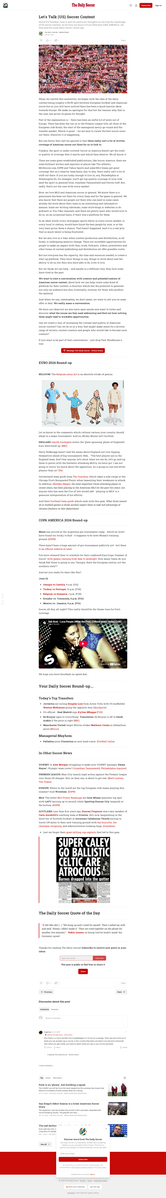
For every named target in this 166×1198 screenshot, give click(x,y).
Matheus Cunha (100, 725)
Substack (71, 1193)
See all (44, 1144)
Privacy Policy (101, 1167)
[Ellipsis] (126, 1032)
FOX (99, 712)
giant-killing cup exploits (81, 832)
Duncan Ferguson (92, 811)
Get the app (95, 1187)
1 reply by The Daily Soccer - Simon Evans (63, 1055)
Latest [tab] (47, 1078)
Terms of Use (94, 1165)
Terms (89, 1181)
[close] (106, 1129)
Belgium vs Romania (55, 593)
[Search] (130, 5)
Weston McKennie (54, 707)
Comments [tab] (44, 1009)
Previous (48, 992)
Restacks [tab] (54, 1009)
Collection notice (100, 1181)
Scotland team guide (62, 501)
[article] (83, 1090)
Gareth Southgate (62, 442)
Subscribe (145, 5)
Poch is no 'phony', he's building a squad (62, 1084)
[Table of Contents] (2, 599)
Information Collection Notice (82, 1167)
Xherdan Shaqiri (61, 483)
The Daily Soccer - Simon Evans (57, 32)
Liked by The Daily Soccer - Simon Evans (59, 1035)
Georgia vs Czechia (54, 584)
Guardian (109, 826)
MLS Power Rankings (69, 797)
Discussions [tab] (57, 1078)
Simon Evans (82, 1093)
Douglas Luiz (75, 703)
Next (119, 992)
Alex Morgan (60, 764)
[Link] (35, 363)
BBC (64, 445)
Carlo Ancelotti (47, 814)
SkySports (100, 707)
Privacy (83, 1181)
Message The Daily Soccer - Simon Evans (84, 350)
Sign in (158, 5)
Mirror (54, 728)
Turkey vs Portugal (54, 589)
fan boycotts (104, 822)
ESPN (72, 791)
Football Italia (106, 741)
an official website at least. (56, 548)
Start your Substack (76, 1187)
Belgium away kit (66, 374)
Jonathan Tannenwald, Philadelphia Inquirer (100, 768)
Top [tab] (41, 1078)
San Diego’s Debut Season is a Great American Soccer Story (69, 1105)
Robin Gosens (76, 932)
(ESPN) (52, 539)
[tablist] (49, 1009)
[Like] (41, 40)
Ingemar (47, 1032)
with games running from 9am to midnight (72, 558)
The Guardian (80, 476)
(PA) (60, 470)
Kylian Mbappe (87, 712)
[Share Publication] (136, 5)
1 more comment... (46, 1065)
